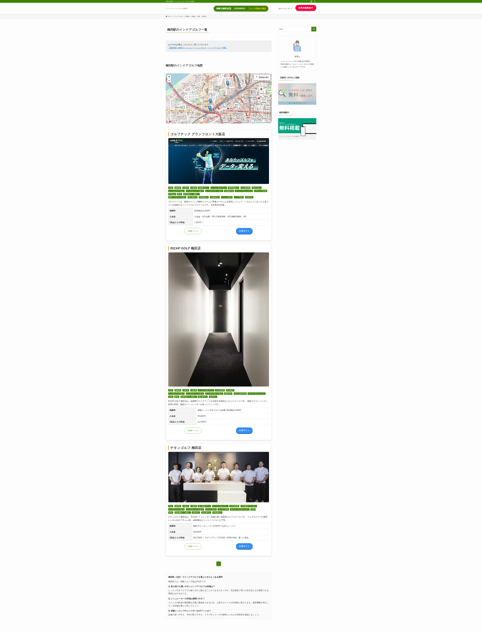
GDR (171, 397)
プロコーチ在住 (260, 191)
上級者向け (215, 197)
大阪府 (193, 188)
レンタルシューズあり (195, 191)
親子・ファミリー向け (177, 197)
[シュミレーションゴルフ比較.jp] (177, 8)
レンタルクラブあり (176, 191)
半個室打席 (229, 191)
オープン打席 (223, 509)
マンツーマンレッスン (244, 191)
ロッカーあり (211, 509)
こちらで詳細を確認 (257, 8)
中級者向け (204, 197)
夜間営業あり (233, 188)
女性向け (249, 197)
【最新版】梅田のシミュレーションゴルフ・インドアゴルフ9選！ (198, 48)
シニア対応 (239, 197)
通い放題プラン (204, 506)
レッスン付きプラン (218, 188)
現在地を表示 (262, 77)
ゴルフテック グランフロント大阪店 (197, 134)
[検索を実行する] (313, 29)
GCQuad (172, 194)
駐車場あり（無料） (191, 194)
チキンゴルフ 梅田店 (185, 447)
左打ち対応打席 (240, 394)
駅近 (179, 194)
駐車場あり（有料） (188, 397)
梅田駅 (177, 188)
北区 (170, 188)
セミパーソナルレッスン (240, 509)
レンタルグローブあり (214, 191)
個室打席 (228, 394)
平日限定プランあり (248, 506)
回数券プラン (203, 188)
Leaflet (246, 122)
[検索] (314, 1)
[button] (227, 83)
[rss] (311, 1)
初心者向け (192, 197)
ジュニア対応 (227, 197)
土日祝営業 (245, 188)
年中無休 (230, 390)
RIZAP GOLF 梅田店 (185, 248)
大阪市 (185, 188)
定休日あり (257, 188)
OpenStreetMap (257, 122)
